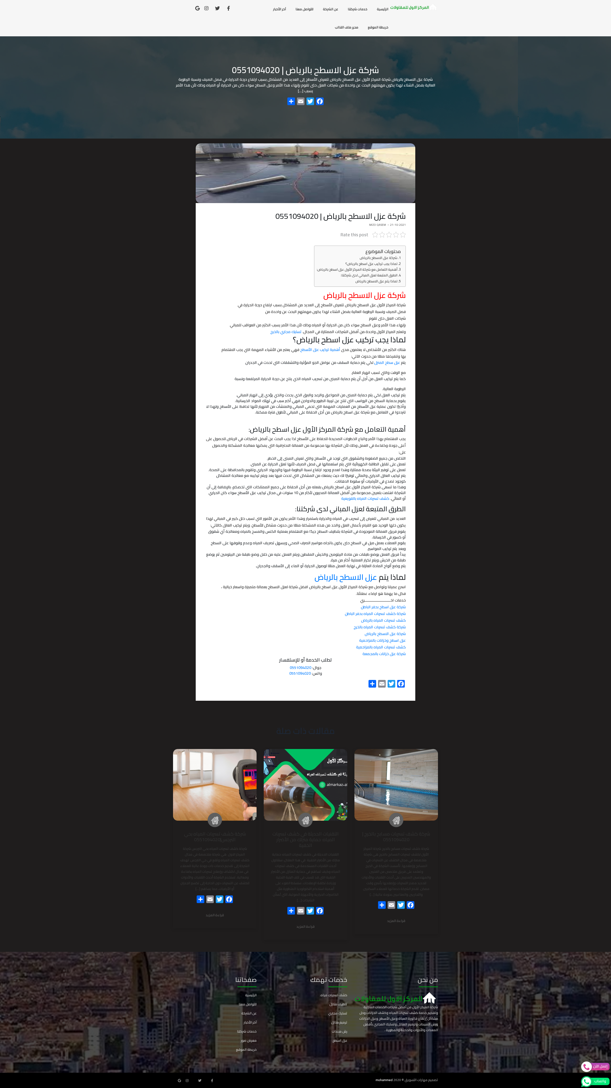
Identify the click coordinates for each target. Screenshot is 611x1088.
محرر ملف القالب (346, 27)
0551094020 (300, 667)
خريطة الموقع (378, 27)
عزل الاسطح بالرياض (347, 577)
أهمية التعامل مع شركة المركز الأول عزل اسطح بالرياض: (357, 269)
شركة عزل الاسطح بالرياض (378, 257)
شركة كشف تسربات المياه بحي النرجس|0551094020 (215, 836)
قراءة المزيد (396, 921)
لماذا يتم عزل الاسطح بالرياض (376, 281)
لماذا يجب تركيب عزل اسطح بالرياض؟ (371, 263)
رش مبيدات (339, 1031)
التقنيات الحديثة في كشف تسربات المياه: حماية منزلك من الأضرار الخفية (305, 839)
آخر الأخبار (279, 9)
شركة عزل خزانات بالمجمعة (384, 653)
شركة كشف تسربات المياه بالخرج (380, 626)
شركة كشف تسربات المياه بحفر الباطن (375, 613)
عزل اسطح (339, 1040)
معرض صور (249, 1040)
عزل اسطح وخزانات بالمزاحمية (382, 640)
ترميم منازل (339, 1022)
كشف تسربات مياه (334, 995)
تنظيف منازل (338, 1004)
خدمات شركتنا (357, 9)
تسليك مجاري (337, 1013)
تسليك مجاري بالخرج (285, 331)
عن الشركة (330, 9)
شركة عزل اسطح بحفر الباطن (383, 606)
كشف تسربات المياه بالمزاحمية (381, 647)
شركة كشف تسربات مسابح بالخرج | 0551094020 (396, 836)
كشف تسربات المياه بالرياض (383, 620)
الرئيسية (382, 9)
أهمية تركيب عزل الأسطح (320, 349)
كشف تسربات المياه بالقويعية (365, 498)
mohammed (384, 1080)
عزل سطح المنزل (387, 362)
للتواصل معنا (304, 9)
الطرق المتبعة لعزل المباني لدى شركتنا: (369, 275)
